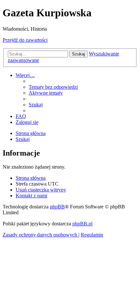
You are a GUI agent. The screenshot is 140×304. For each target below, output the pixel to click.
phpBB (57, 206)
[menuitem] (53, 87)
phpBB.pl (82, 223)
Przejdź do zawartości (25, 40)
